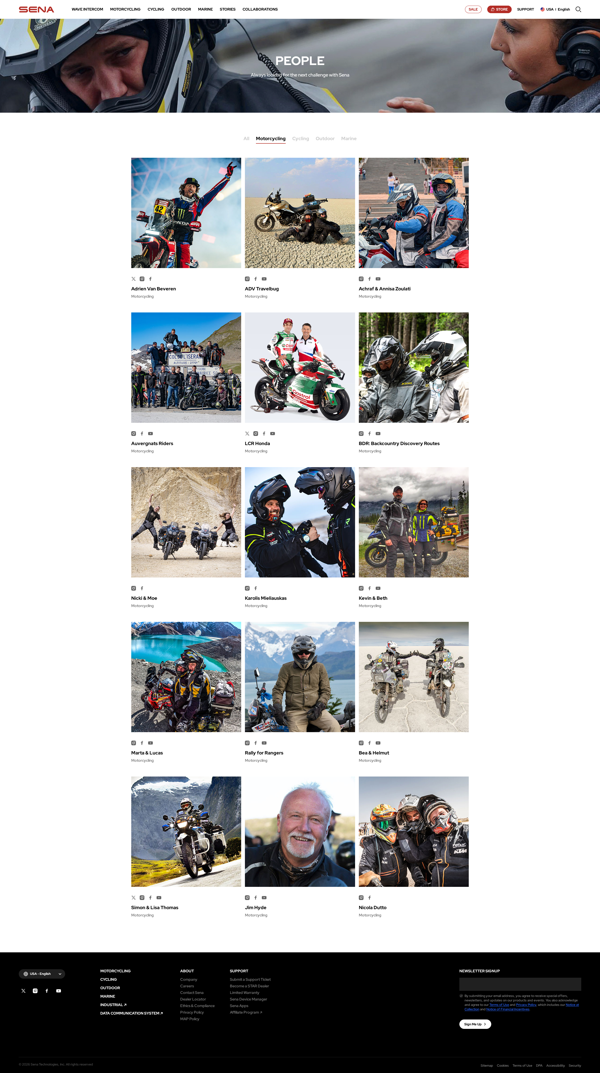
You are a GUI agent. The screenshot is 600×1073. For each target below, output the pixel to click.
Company (188, 979)
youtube (58, 991)
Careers (187, 986)
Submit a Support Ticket (250, 979)
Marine (349, 139)
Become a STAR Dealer (249, 986)
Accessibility (555, 1065)
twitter (133, 279)
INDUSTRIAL (111, 1005)
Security (575, 1065)
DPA (539, 1065)
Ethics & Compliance (197, 1006)
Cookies (503, 1065)
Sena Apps (239, 1006)
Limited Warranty (244, 993)
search (578, 9)
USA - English (40, 974)
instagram (35, 991)
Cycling (300, 139)
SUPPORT (239, 971)
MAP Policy (189, 1019)
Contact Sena (192, 993)
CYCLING (108, 979)
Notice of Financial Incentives (507, 1009)
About (187, 971)
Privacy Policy (192, 1012)
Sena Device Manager (248, 999)
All (246, 139)
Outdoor (325, 139)
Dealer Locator (193, 999)
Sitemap (487, 1065)
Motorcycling (271, 139)
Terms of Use (499, 1005)
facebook (47, 991)
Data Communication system (129, 1013)
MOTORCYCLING (115, 971)
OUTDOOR (110, 988)
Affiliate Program (244, 1012)
